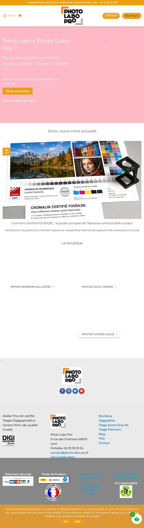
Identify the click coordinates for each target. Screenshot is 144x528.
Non (77, 521)
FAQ (101, 438)
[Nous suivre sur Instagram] (69, 391)
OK (65, 521)
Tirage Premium (110, 429)
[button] (9, 15)
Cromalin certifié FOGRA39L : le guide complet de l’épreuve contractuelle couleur (72, 223)
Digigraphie (107, 420)
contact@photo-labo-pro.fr (69, 452)
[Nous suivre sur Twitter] (75, 391)
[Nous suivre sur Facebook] (62, 391)
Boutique (105, 416)
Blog (102, 434)
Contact (104, 443)
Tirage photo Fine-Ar (113, 425)
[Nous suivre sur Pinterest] (81, 391)
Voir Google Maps (63, 457)
